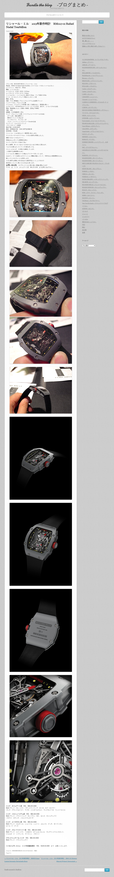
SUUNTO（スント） (88, 198)
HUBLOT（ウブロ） (88, 139)
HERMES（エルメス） (89, 137)
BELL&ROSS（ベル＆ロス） (91, 73)
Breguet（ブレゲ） (88, 78)
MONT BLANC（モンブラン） (92, 168)
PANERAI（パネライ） (89, 176)
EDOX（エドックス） (89, 115)
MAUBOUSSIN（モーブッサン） (92, 158)
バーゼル (85, 219)
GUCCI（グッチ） (88, 134)
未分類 (84, 230)
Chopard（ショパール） (90, 99)
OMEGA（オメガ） (88, 174)
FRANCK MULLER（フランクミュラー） (95, 123)
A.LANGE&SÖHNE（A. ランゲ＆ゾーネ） (95, 59)
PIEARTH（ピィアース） (90, 182)
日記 (83, 224)
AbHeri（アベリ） (88, 62)
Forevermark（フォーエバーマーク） (94, 121)
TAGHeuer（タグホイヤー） (91, 200)
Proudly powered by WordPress (12, 869)
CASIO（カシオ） (88, 94)
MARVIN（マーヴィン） (90, 155)
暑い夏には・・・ (88, 41)
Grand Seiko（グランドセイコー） (93, 131)
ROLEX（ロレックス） (89, 190)
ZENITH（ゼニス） (88, 208)
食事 (83, 232)
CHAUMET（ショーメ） (90, 97)
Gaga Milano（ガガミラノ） (91, 126)
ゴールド (85, 211)
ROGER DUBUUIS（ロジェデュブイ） (94, 187)
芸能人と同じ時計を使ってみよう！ (93, 46)
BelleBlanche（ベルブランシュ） (92, 75)
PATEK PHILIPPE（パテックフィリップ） (95, 179)
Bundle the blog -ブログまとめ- (57, 5)
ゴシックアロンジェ (88, 43)
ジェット (85, 214)
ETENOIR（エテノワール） (91, 118)
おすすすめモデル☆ (88, 38)
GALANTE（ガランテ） (90, 129)
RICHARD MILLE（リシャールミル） (22, 850)
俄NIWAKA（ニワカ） (89, 222)
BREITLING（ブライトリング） (92, 81)
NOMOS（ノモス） (88, 171)
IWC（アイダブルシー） (90, 147)
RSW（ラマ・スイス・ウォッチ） (93, 192)
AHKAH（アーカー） (89, 65)
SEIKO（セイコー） (88, 195)
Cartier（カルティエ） (89, 89)
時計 (35, 850)
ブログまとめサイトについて (54, 15)
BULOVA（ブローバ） (89, 83)
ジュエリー (85, 216)
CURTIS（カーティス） (89, 107)
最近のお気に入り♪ (88, 35)
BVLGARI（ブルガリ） (89, 86)
